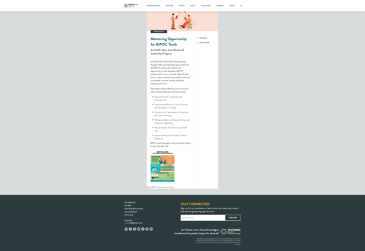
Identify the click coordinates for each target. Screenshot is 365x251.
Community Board (131, 211)
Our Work (128, 205)
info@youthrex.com (136, 223)
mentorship (168, 187)
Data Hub (169, 6)
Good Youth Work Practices (134, 208)
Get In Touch (129, 215)
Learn (192, 6)
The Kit (181, 6)
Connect (220, 6)
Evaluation (205, 6)
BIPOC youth (157, 187)
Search (241, 7)
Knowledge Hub (153, 6)
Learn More (204, 42)
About (232, 6)
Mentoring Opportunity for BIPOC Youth (169, 41)
